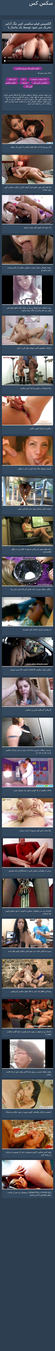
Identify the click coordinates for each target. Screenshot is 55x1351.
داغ (23, 79)
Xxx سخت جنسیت (39, 79)
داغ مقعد (12, 79)
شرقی (24, 83)
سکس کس (41, 3)
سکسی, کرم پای (40, 83)
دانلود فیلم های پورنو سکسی (28, 68)
